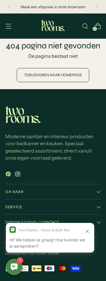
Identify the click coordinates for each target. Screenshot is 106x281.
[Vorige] (8, 6)
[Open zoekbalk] (85, 26)
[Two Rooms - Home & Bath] (53, 26)
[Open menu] (8, 26)
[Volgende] (97, 6)
